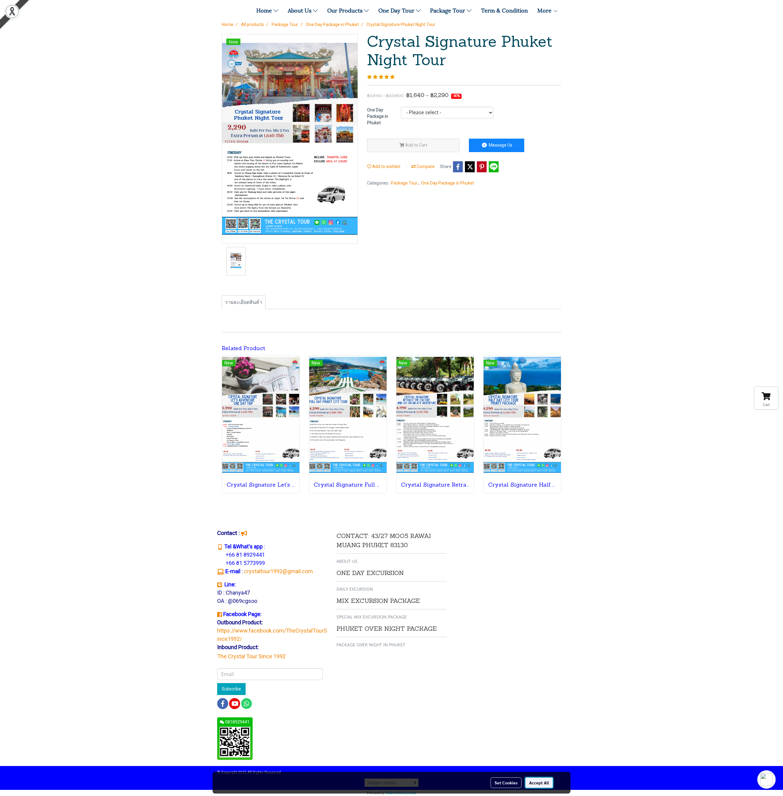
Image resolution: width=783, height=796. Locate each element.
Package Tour (448, 10)
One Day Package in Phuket (447, 183)
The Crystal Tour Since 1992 (251, 656)
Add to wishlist (385, 166)
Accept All (539, 782)
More (545, 10)
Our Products (345, 10)
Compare (425, 166)
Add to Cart (415, 145)
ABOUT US (347, 561)
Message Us (500, 145)
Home (264, 10)
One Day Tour (397, 10)
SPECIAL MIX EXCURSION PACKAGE (371, 617)
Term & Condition (504, 10)
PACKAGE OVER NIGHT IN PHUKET (370, 645)
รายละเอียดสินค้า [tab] (243, 302)
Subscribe (231, 688)
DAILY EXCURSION (354, 589)
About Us (300, 10)
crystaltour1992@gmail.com (279, 571)
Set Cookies (506, 782)
